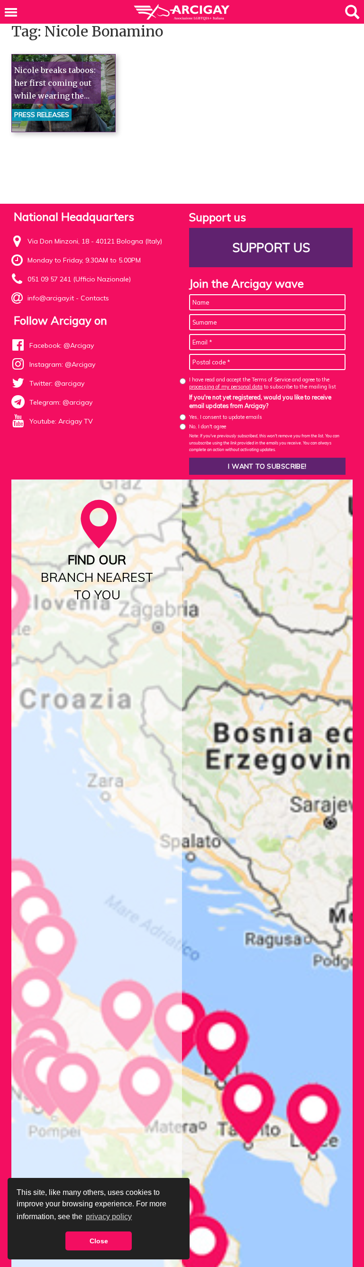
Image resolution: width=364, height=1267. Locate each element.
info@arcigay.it (50, 298)
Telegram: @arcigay (60, 402)
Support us (271, 247)
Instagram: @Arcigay (62, 364)
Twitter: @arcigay (56, 383)
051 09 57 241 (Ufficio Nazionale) (79, 279)
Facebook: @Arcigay (61, 345)
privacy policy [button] (109, 1217)
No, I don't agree (207, 426)
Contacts (95, 298)
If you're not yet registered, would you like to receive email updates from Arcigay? (260, 401)
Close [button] (99, 1241)
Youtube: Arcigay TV (61, 421)
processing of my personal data (226, 386)
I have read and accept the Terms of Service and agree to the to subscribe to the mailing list (262, 383)
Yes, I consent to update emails (225, 417)
